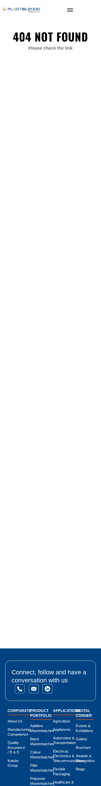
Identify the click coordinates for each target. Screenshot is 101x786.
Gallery (81, 739)
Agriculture (61, 721)
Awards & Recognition (85, 758)
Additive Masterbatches (42, 728)
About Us (15, 721)
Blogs (80, 769)
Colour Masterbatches (42, 754)
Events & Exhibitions (84, 728)
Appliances (62, 729)
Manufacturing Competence (19, 731)
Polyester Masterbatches (42, 781)
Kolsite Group (13, 763)
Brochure (83, 747)
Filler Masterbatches (42, 767)
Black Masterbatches (42, 741)
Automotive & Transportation (64, 740)
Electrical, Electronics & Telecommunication (68, 756)
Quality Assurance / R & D (16, 747)
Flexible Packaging (61, 771)
